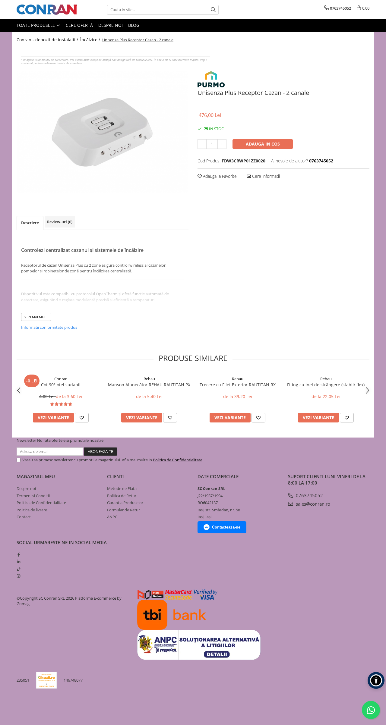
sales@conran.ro (312, 504)
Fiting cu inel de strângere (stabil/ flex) (326, 385)
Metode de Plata (122, 488)
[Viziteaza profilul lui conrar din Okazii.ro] (46, 680)
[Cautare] (213, 10)
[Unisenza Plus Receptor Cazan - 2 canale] (102, 132)
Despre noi (110, 25)
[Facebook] (19, 554)
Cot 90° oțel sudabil (61, 385)
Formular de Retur (123, 510)
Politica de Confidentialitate (177, 460)
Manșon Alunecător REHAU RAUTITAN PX (149, 385)
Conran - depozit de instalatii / (48, 39)
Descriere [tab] (30, 222)
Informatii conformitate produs (49, 327)
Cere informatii (265, 176)
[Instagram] (19, 576)
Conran (61, 378)
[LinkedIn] (19, 561)
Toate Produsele (36, 25)
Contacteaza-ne (226, 527)
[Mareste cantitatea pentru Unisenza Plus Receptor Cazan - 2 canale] (221, 144)
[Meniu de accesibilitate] (376, 680)
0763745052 (309, 495)
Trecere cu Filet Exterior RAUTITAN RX (238, 385)
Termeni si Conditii (33, 495)
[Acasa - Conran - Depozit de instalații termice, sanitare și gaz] (47, 10)
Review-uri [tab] (59, 221)
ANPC (112, 516)
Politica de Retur (121, 495)
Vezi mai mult (36, 317)
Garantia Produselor (125, 502)
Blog (133, 25)
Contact (24, 516)
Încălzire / (90, 39)
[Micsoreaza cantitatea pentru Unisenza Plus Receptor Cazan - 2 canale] (202, 144)
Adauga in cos (263, 144)
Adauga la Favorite (219, 176)
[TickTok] (19, 569)
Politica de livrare (32, 510)
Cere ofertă (79, 25)
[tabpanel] (102, 132)
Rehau (149, 378)
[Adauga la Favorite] (82, 417)
